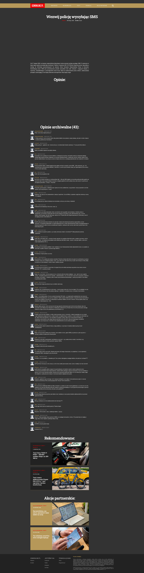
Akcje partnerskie (102, 5)
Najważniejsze (67, 5)
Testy (78, 5)
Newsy (64, 20)
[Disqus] (59, 101)
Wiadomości (54, 5)
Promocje (88, 5)
